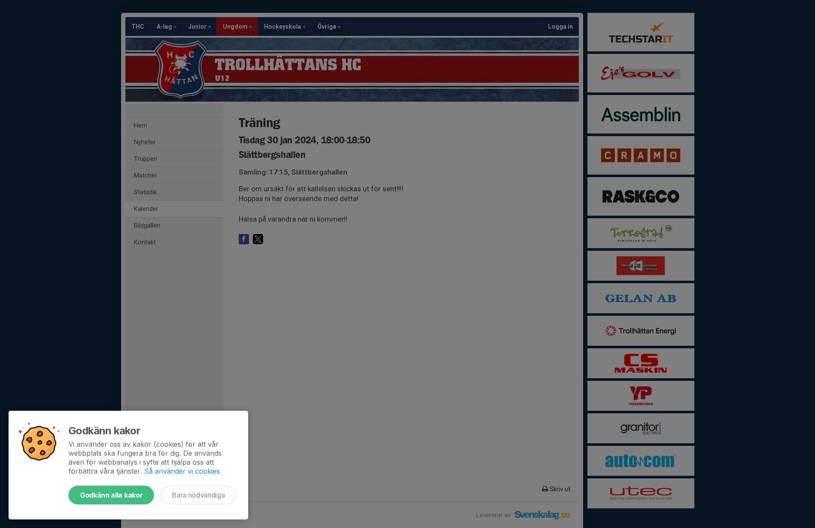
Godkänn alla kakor (111, 495)
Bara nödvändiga (198, 495)
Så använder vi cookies (182, 471)
